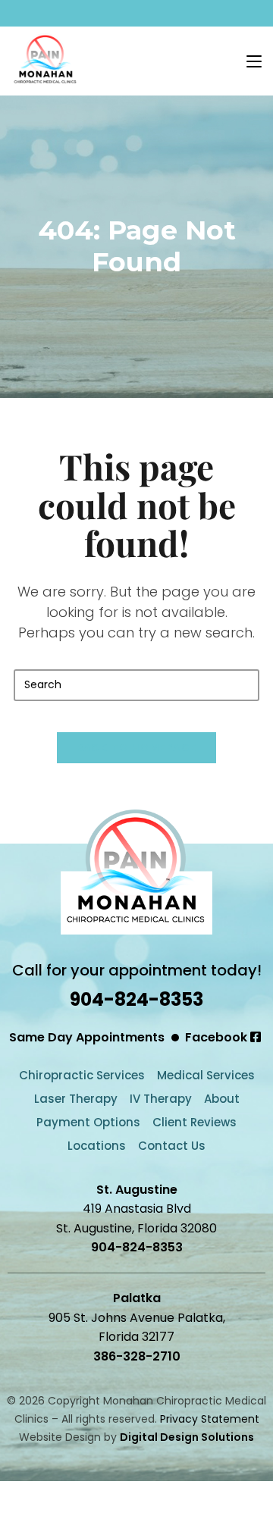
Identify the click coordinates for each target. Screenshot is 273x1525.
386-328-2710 (136, 1356)
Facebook (217, 1037)
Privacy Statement (209, 1418)
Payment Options (88, 1122)
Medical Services (206, 1075)
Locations (96, 1146)
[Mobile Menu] (254, 60)
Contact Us (172, 1146)
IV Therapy (161, 1099)
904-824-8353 (136, 999)
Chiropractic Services (82, 1075)
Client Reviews (194, 1122)
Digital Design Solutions (187, 1437)
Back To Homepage (137, 748)
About (222, 1099)
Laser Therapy (76, 1099)
